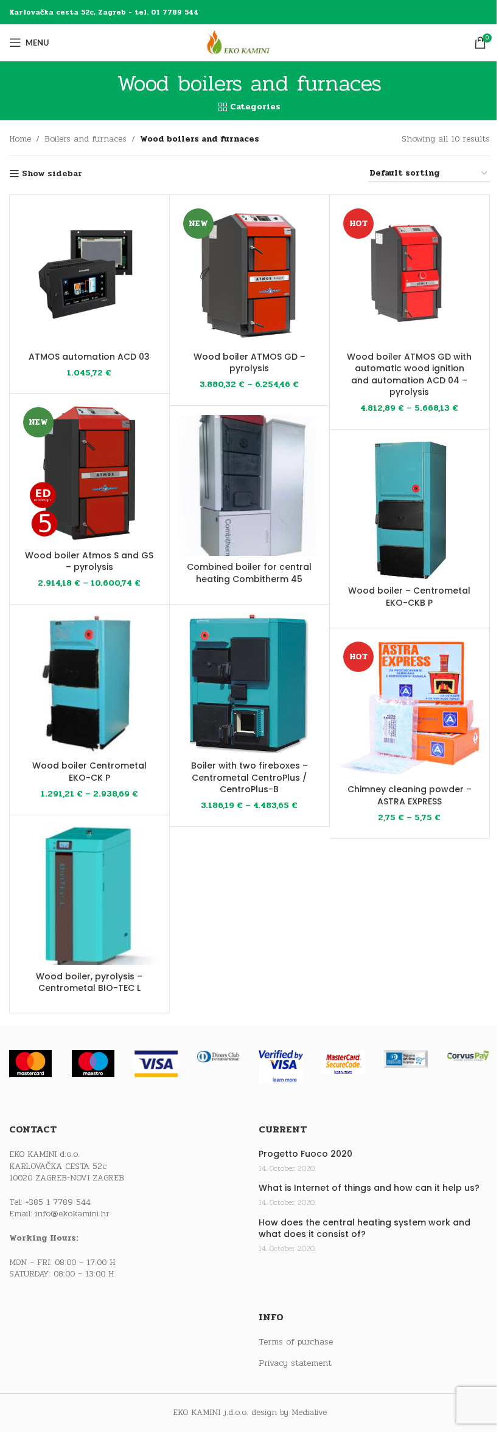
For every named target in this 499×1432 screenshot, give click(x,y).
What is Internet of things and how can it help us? (369, 1188)
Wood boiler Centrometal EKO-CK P (89, 771)
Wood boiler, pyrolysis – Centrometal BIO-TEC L (89, 982)
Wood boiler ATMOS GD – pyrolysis (249, 363)
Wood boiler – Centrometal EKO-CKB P (409, 596)
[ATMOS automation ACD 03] (89, 274)
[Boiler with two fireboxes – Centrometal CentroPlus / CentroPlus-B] (249, 684)
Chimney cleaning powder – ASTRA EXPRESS (409, 795)
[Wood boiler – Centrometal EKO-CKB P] (409, 509)
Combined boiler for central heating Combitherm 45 (249, 573)
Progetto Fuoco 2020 (305, 1154)
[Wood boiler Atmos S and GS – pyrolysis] (89, 473)
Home (20, 138)
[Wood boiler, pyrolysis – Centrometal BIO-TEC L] (89, 894)
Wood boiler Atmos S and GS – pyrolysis (89, 561)
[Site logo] (249, 42)
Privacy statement (295, 1363)
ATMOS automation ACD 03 (89, 357)
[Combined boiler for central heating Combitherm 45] (249, 485)
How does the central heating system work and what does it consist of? (364, 1229)
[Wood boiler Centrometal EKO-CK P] (89, 684)
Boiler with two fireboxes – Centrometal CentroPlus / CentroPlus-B (249, 777)
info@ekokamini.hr (72, 1213)
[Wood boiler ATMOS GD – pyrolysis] (249, 274)
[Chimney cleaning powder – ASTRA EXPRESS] (409, 707)
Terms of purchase (296, 1342)
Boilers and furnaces (85, 138)
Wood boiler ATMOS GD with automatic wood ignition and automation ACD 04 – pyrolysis (409, 375)
